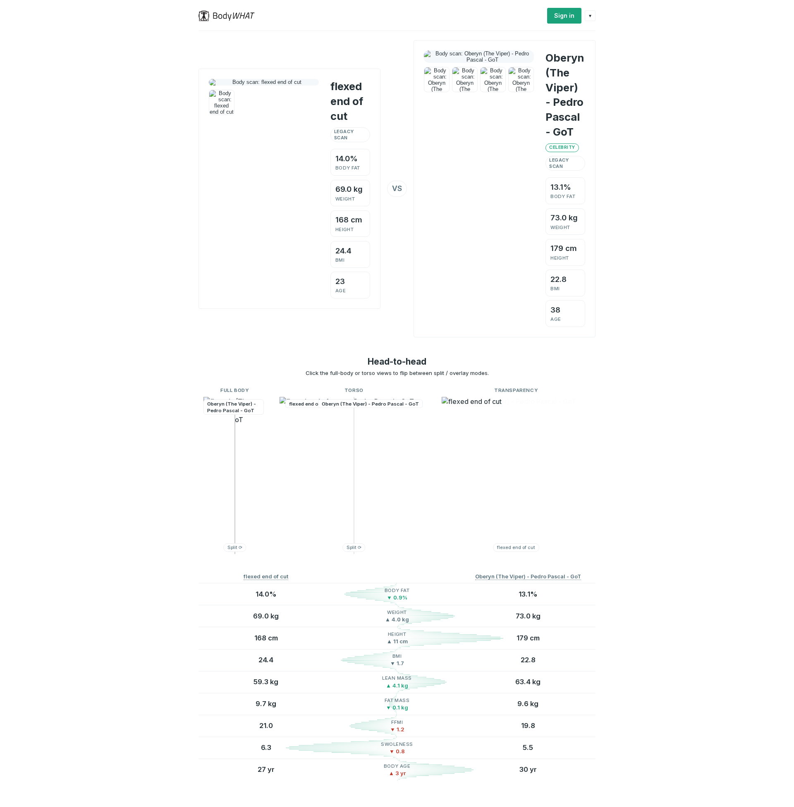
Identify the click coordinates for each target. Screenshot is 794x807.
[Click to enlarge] (221, 102)
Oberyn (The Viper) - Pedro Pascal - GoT (528, 576)
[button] (234, 475)
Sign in (564, 15)
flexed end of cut (266, 576)
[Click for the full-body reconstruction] (264, 82)
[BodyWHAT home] (229, 15)
